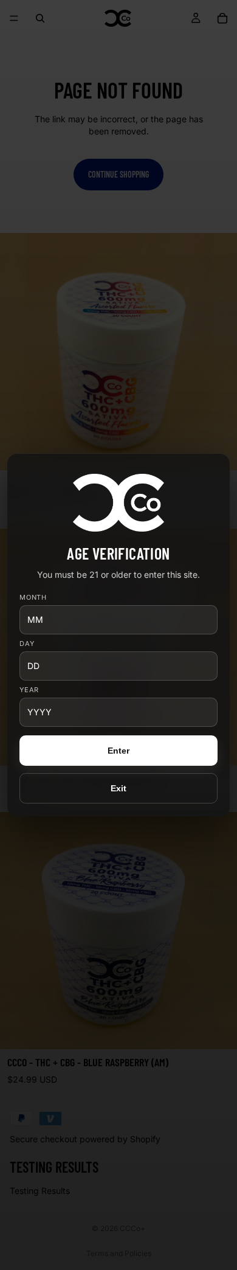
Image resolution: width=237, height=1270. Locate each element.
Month (33, 597)
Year (29, 690)
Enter (119, 750)
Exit (119, 788)
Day (27, 643)
